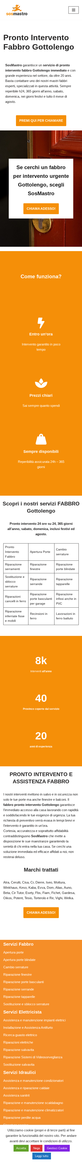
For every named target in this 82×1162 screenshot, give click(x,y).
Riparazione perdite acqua (21, 1117)
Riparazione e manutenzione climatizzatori (33, 1110)
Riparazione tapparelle (19, 997)
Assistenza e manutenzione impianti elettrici (34, 1020)
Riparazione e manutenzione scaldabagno (33, 1103)
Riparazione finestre (17, 974)
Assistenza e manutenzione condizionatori (33, 1080)
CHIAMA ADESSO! (41, 208)
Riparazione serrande (18, 989)
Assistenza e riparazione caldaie (26, 1088)
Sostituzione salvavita (18, 1064)
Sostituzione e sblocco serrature (26, 1004)
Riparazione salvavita (18, 1050)
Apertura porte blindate (19, 960)
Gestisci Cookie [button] (57, 1148)
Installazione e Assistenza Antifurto (28, 1027)
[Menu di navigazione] (73, 10)
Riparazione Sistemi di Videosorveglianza (32, 1057)
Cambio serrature (15, 967)
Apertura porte (13, 952)
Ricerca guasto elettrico (20, 1035)
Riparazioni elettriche (18, 1042)
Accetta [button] (21, 1148)
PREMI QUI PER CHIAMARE (41, 120)
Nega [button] (36, 1148)
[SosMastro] (16, 10)
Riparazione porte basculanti (23, 982)
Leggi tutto (41, 1156)
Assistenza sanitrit (16, 1095)
